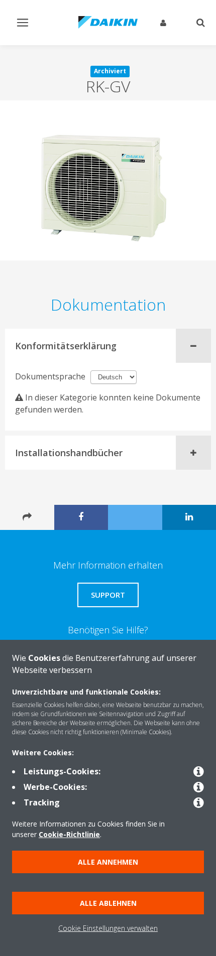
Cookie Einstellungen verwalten (108, 928)
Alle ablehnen (108, 903)
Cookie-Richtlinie (69, 834)
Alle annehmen (108, 862)
